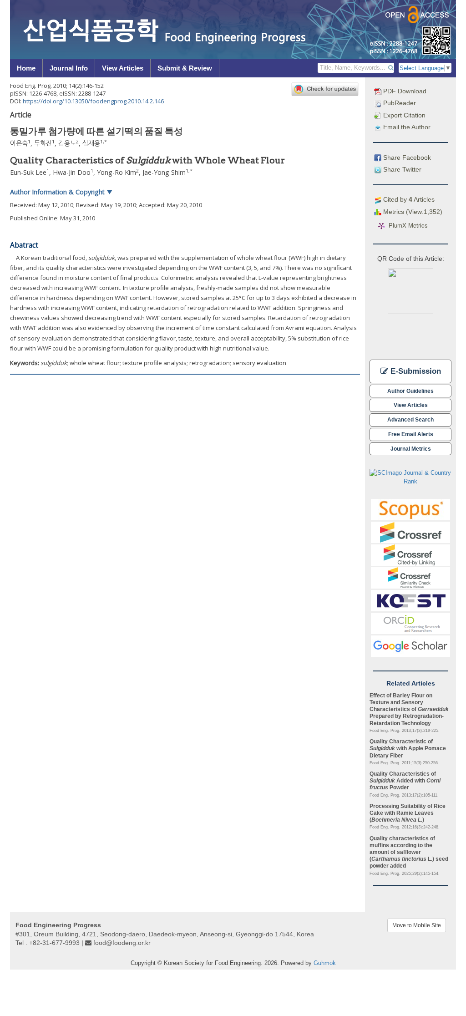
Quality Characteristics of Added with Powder (405, 780)
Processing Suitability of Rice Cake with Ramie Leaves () (408, 813)
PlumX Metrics (408, 225)
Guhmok (325, 963)
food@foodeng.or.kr (122, 942)
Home (26, 68)
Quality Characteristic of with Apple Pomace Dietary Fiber (408, 748)
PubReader (398, 103)
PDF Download (403, 91)
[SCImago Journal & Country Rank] (410, 476)
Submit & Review (184, 68)
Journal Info (69, 68)
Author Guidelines (410, 391)
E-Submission (414, 371)
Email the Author (406, 127)
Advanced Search (410, 419)
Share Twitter (401, 169)
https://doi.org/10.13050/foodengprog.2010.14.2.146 (93, 101)
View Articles (122, 68)
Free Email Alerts (410, 434)
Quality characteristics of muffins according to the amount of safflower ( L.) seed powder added (409, 852)
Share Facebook (406, 157)
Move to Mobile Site (416, 925)
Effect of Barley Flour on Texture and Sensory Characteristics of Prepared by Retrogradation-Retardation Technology (409, 709)
